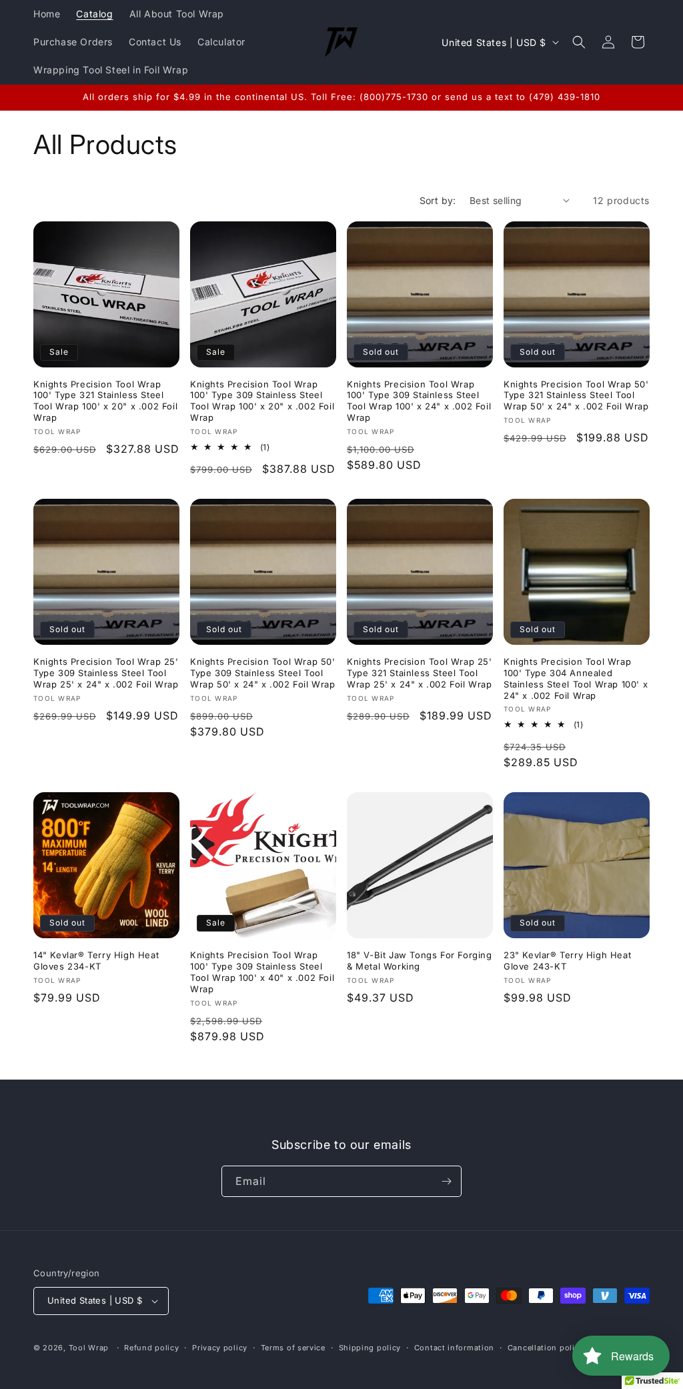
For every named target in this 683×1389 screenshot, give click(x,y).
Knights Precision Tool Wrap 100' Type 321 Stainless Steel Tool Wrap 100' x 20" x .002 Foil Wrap (105, 401)
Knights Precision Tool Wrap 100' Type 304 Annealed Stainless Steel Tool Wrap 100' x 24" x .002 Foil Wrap (576, 678)
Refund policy (151, 1347)
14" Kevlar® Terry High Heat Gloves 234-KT (96, 961)
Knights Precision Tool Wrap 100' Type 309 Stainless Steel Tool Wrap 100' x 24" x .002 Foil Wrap (419, 401)
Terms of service (293, 1347)
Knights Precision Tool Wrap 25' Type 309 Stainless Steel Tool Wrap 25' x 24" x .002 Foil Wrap (106, 672)
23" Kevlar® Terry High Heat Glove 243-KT (567, 961)
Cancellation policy (546, 1347)
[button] (579, 42)
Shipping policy (370, 1347)
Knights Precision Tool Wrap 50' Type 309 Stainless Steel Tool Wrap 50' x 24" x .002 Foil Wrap (262, 672)
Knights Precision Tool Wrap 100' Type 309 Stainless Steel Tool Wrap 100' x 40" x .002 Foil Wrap (262, 972)
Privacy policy (219, 1347)
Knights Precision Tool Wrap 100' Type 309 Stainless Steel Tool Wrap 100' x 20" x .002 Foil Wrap (262, 401)
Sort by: (438, 200)
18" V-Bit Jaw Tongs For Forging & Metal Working (419, 961)
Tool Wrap (89, 1347)
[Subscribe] (446, 1181)
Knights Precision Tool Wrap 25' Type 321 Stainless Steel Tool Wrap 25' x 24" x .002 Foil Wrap (419, 672)
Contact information (454, 1347)
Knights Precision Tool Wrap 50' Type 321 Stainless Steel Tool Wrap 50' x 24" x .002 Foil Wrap (576, 395)
